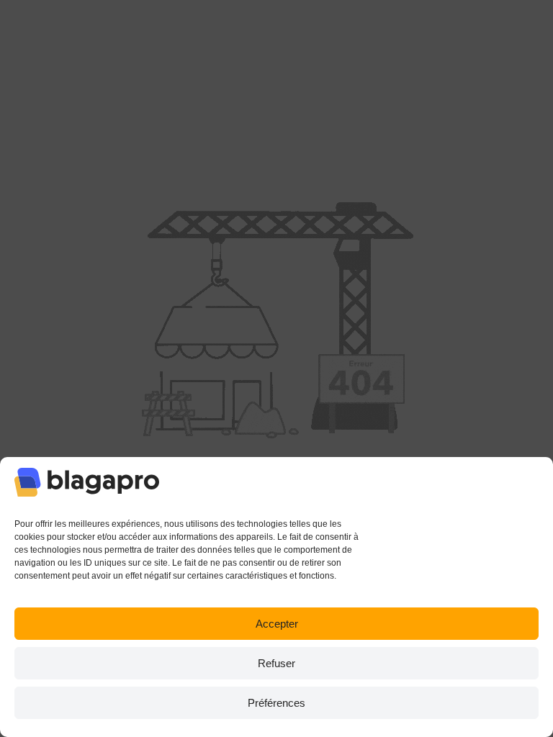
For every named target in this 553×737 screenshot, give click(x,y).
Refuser (276, 663)
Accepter (277, 624)
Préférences (276, 703)
